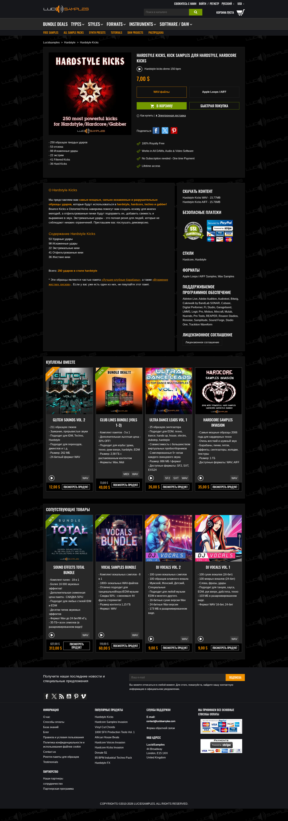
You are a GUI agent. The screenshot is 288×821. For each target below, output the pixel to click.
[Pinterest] (174, 130)
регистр (214, 4)
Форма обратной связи (160, 728)
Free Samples (50, 33)
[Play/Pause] (51, 478)
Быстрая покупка (214, 105)
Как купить (146, 115)
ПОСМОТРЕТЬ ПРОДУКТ (76, 487)
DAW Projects (135, 33)
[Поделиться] (156, 130)
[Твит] (165, 130)
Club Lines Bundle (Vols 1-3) (118, 422)
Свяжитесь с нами (185, 4)
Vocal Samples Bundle (118, 567)
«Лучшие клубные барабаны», (121, 279)
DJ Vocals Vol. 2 (168, 567)
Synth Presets (97, 33)
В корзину (155, 106)
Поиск (195, 12)
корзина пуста (225, 12)
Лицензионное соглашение (202, 342)
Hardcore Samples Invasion (218, 422)
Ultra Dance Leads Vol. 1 (168, 419)
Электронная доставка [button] (170, 115)
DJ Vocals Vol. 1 (218, 567)
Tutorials (116, 33)
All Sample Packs (74, 33)
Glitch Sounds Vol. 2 (69, 419)
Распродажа (156, 33)
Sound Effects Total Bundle (68, 569)
